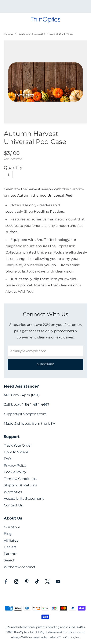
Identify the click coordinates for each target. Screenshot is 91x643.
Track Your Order (18, 445)
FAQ (7, 459)
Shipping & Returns (20, 485)
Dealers (10, 547)
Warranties (13, 492)
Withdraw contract (20, 567)
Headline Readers (49, 211)
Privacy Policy (15, 465)
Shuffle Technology (53, 240)
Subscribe (45, 364)
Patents (10, 554)
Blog (8, 534)
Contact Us (13, 505)
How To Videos (16, 452)
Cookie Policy (15, 472)
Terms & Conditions (20, 479)
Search (9, 560)
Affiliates (11, 540)
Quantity (13, 167)
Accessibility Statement (24, 499)
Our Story (12, 527)
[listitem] (45, 6)
